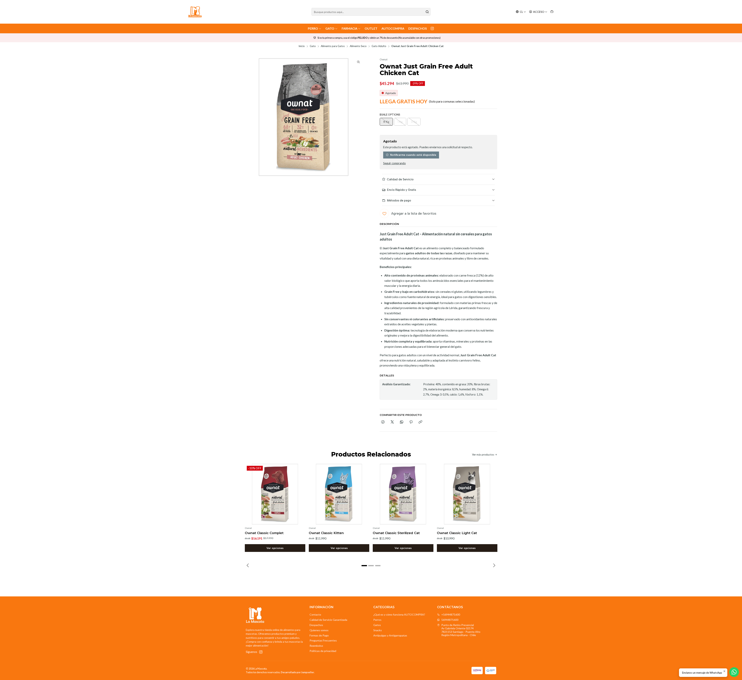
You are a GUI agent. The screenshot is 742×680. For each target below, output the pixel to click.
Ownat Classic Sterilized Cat (396, 533)
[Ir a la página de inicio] (195, 12)
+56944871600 (450, 614)
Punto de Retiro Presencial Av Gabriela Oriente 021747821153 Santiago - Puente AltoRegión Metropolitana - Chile (460, 630)
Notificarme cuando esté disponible (413, 154)
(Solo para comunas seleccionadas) (452, 101)
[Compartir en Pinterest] (411, 422)
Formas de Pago (319, 635)
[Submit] (427, 12)
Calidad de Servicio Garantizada (328, 619)
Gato (329, 28)
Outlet (371, 28)
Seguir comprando (394, 163)
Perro (313, 28)
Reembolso (316, 645)
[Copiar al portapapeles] (420, 422)
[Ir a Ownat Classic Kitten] (339, 494)
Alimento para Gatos (333, 46)
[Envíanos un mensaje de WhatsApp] (734, 672)
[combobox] (371, 12)
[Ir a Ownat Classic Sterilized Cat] (403, 494)
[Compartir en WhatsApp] (401, 422)
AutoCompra (392, 28)
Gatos (377, 625)
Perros (377, 619)
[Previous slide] (248, 565)
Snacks (377, 630)
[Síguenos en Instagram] (432, 28)
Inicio (302, 46)
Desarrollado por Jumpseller (297, 672)
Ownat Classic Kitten (326, 533)
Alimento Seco (358, 46)
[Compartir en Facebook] (383, 422)
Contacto (315, 614)
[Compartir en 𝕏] (392, 422)
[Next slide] (494, 565)
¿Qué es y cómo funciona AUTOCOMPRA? (399, 614)
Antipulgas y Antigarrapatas (390, 635)
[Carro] (552, 12)
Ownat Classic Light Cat (457, 533)
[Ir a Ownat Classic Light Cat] (467, 494)
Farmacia (349, 28)
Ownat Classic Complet (264, 533)
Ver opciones (274, 548)
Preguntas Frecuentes (323, 640)
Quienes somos (319, 630)
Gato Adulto (379, 46)
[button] (364, 565)
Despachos (417, 28)
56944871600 (449, 619)
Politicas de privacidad (323, 651)
